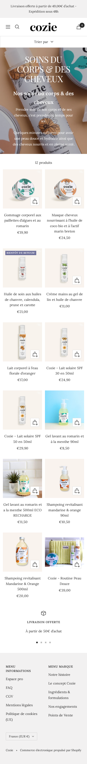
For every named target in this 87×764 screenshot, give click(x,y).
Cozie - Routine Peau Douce (64, 581)
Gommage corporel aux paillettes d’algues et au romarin (22, 220)
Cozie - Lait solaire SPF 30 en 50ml (64, 370)
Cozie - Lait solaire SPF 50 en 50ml (22, 439)
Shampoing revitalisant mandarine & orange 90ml (65, 510)
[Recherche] (17, 27)
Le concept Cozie (62, 683)
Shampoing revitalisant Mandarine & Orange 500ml (23, 583)
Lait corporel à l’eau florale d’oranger (22, 370)
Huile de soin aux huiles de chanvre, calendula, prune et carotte (22, 299)
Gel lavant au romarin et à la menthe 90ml (64, 439)
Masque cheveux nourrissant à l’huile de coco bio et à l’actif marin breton (64, 223)
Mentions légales (19, 705)
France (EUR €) (19, 736)
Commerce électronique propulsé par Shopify (50, 750)
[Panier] (78, 27)
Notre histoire (59, 674)
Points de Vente (60, 715)
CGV (9, 696)
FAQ (9, 687)
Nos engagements (62, 706)
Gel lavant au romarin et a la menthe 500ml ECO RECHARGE (22, 510)
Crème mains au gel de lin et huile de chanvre (64, 297)
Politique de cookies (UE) (21, 717)
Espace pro (14, 679)
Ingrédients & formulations (59, 695)
